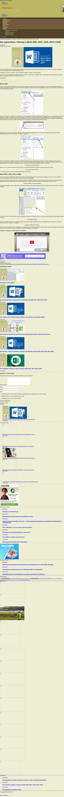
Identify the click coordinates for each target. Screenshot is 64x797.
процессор (9, 579)
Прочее (4, 29)
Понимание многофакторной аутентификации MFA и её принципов (18, 446)
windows (5, 578)
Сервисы (7, 31)
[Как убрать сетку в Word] (12, 280)
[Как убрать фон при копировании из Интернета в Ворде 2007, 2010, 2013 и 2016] (12, 297)
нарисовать (12, 260)
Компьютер (5, 21)
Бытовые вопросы (9, 34)
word (9, 260)
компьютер (35, 578)
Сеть (3, 25)
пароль (55, 578)
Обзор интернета (9, 33)
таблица (17, 260)
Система (4, 26)
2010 (6, 260)
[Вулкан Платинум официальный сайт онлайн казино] (12, 710)
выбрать (22, 578)
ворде (19, 578)
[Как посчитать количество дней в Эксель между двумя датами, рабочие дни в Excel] (12, 331)
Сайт (1, 391)
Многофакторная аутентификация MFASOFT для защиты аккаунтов (18, 469)
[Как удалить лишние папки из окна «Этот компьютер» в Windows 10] (12, 697)
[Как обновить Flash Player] (12, 735)
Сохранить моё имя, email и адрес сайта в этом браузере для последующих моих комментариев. (24, 393)
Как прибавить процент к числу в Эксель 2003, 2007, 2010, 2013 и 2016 (21, 368)
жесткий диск (28, 578)
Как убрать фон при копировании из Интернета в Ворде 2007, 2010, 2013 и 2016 (23, 299)
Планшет (4, 23)
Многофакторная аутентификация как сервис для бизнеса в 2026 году (18, 458)
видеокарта (14, 578)
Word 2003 (4, 80)
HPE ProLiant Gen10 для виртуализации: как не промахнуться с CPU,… (19, 434)
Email (1, 389)
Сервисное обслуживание (11, 30)
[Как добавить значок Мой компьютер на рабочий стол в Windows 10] (12, 672)
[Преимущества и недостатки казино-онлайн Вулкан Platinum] (10, 774)
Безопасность (6, 20)
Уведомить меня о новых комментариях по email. (13, 396)
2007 (3, 260)
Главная (2, 39)
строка (16, 579)
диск (25, 578)
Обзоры (4, 27)
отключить (45, 578)
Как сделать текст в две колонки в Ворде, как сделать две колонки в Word (22, 317)
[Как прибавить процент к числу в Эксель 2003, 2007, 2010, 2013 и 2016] (12, 366)
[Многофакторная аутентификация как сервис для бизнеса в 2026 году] (9, 457)
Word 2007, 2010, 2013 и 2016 (9, 81)
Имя (1, 387)
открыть (50, 578)
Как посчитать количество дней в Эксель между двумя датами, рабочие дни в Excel (25, 334)
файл (25, 579)
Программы (5, 24)
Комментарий (3, 384)
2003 (1, 260)
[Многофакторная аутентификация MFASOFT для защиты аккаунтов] (9, 468)
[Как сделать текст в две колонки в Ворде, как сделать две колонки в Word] (12, 314)
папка (53, 578)
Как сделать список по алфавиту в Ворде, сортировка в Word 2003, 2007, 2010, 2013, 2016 (27, 351)
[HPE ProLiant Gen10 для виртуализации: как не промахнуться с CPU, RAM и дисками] (9, 433)
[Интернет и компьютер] (10, 12)
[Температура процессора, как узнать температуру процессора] (12, 723)
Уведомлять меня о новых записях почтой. (11, 398)
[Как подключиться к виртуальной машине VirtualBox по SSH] (12, 760)
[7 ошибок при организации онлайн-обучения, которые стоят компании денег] (9, 480)
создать (13, 579)
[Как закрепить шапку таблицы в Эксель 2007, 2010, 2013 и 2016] (12, 748)
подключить (59, 578)
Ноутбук (4, 22)
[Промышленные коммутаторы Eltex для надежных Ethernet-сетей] (10, 633)
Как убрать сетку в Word (7, 282)
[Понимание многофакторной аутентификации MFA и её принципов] (9, 445)
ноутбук (41, 578)
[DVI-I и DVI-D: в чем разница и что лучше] (12, 684)
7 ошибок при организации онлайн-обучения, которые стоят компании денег (20, 481)
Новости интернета (9, 32)
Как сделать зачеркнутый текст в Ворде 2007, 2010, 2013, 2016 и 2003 (18, 419)
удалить (22, 579)
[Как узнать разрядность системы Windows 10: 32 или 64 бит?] (12, 659)
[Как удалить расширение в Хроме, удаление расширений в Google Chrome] (12, 593)
